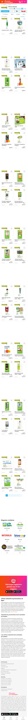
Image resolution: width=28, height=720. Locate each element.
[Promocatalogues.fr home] (8, 1)
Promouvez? (3, 665)
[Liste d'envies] (22, 2)
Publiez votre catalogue (5, 672)
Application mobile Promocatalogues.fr (9, 669)
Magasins (5, 4)
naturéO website (14, 611)
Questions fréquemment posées (7, 663)
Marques (3, 668)
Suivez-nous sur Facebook (6, 680)
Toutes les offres (4, 666)
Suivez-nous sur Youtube (6, 683)
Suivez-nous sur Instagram (6, 681)
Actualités (3, 674)
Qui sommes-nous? (5, 671)
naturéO (9, 4)
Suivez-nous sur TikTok (5, 684)
